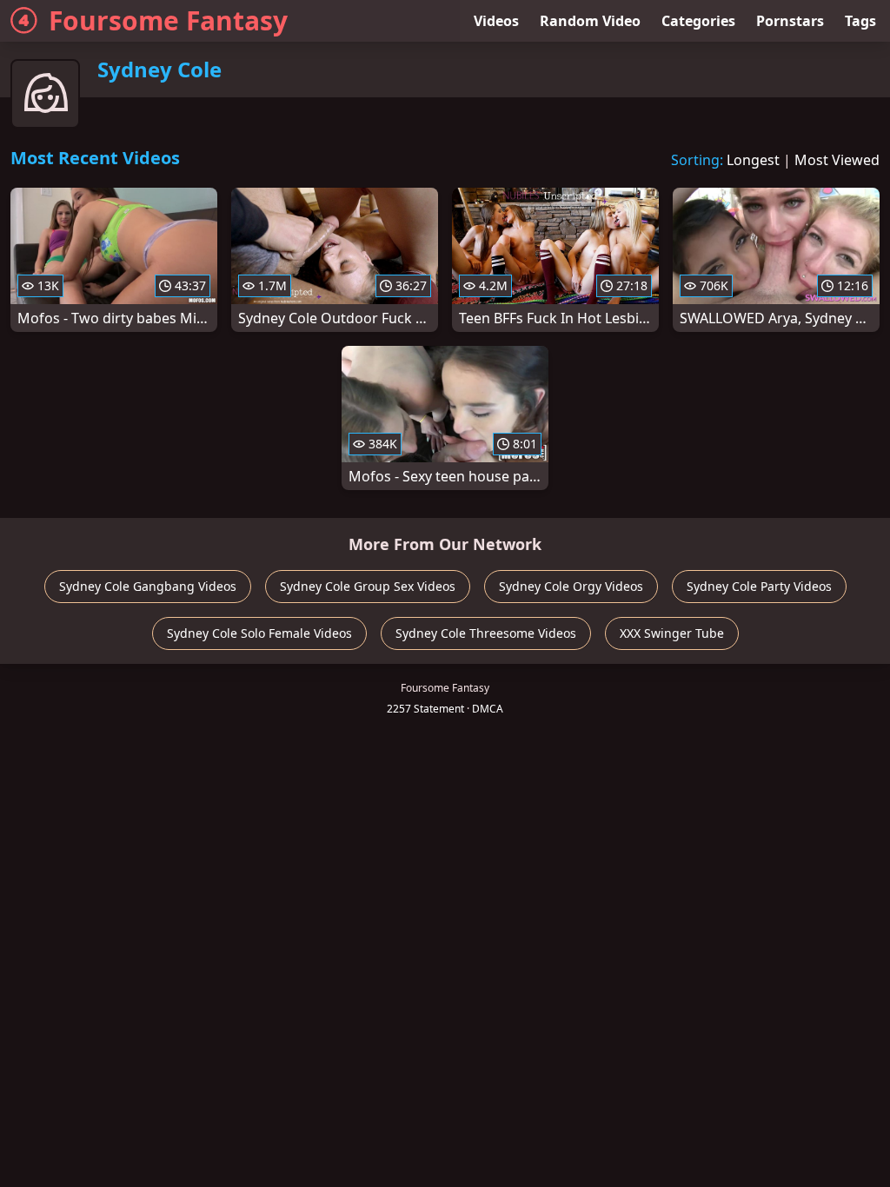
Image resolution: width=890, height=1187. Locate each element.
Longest (753, 159)
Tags (860, 20)
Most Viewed (837, 159)
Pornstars (790, 20)
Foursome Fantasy (168, 20)
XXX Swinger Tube (672, 633)
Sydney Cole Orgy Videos (571, 586)
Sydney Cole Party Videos (759, 586)
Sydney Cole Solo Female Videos (259, 633)
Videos (496, 20)
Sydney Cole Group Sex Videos (367, 586)
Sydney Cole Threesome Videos (485, 633)
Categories (698, 20)
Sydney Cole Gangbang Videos (147, 586)
